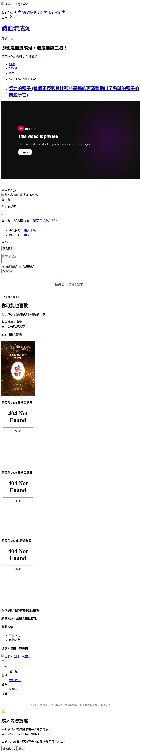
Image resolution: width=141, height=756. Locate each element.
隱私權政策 (91, 704)
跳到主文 (7, 38)
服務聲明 (105, 704)
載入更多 (7, 248)
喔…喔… (7, 199)
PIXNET (43, 704)
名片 (12, 73)
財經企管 (30, 230)
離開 (21, 748)
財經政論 (31, 56)
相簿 (12, 64)
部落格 (13, 68)
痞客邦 (28, 220)
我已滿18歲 (9, 748)
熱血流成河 (16, 28)
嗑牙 (27, 235)
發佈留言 (7, 271)
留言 (36, 220)
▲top (4, 241)
